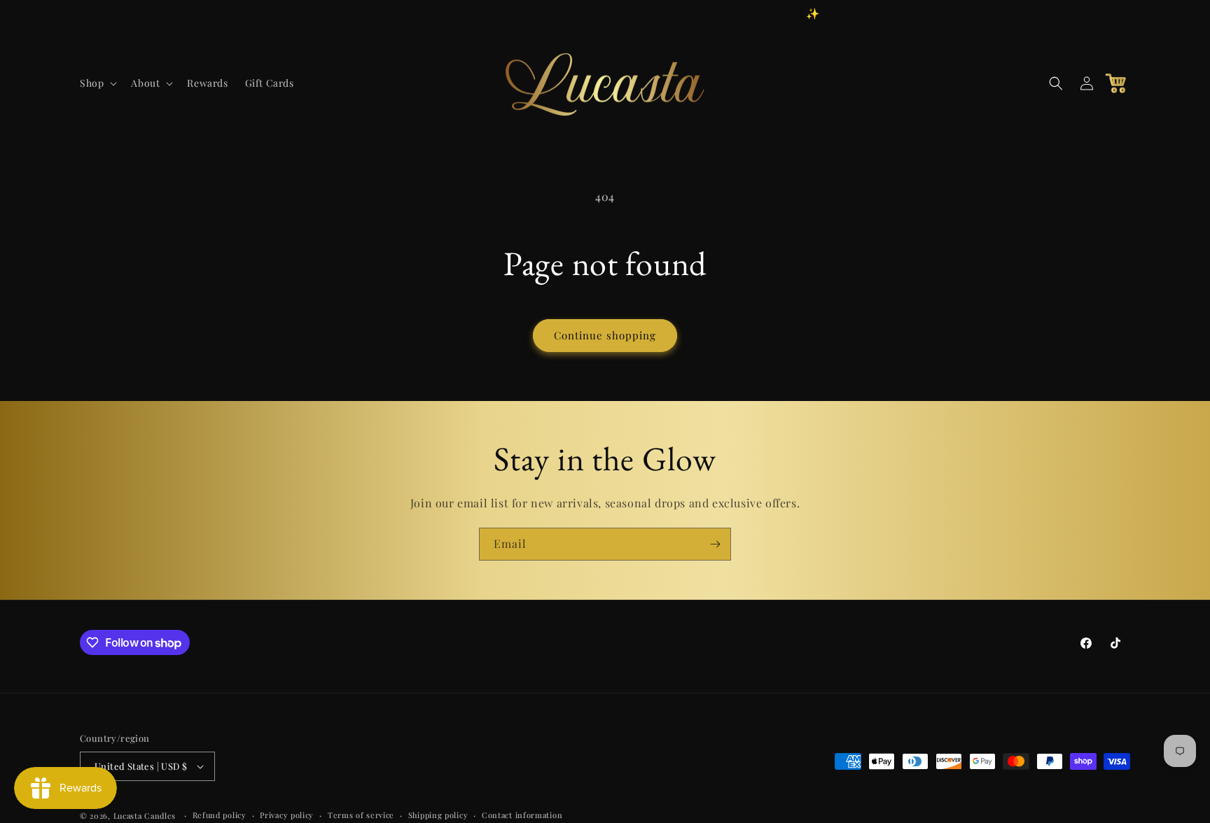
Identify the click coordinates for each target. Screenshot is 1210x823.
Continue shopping (605, 335)
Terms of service (361, 815)
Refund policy (219, 815)
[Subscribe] (715, 544)
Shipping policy (438, 815)
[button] (97, 83)
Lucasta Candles (144, 815)
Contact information (522, 815)
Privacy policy (287, 815)
